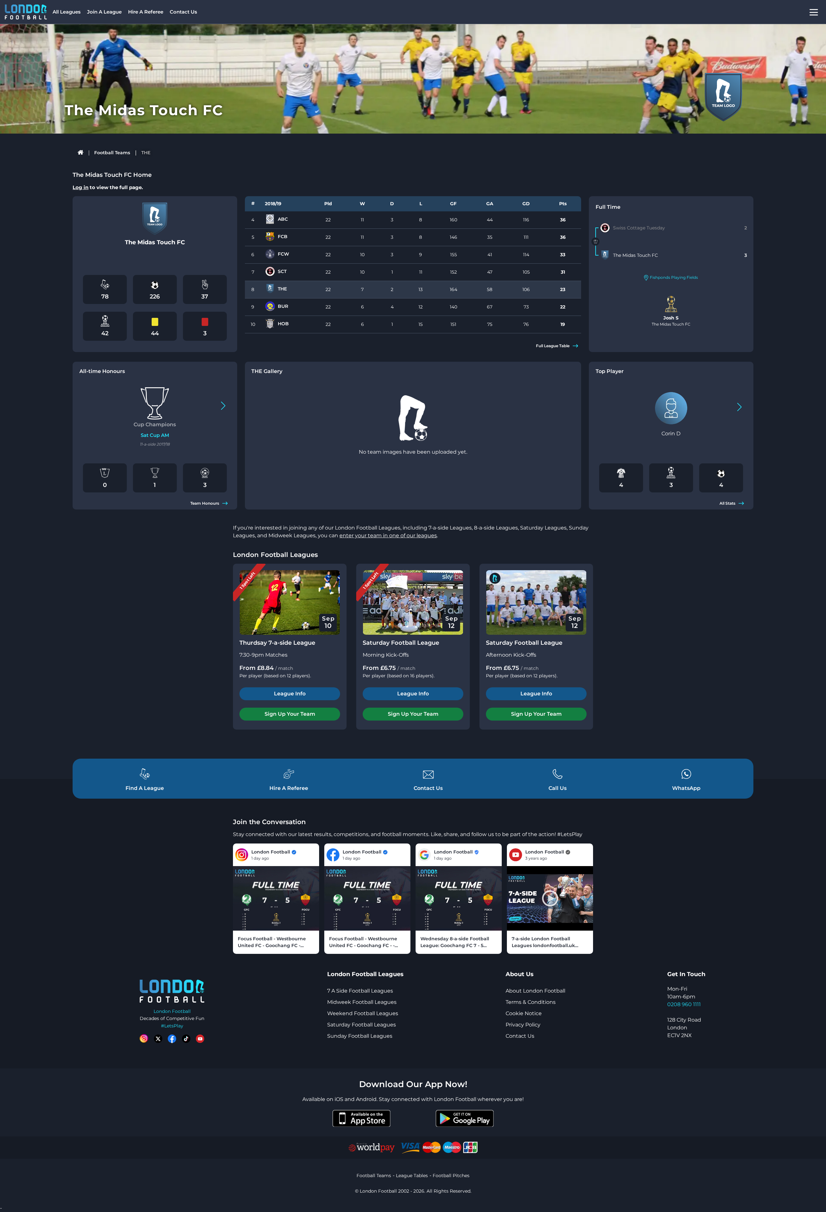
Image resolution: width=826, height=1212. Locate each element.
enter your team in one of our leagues (388, 535)
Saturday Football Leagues (361, 1025)
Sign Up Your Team (290, 714)
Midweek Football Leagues (362, 1002)
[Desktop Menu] (813, 12)
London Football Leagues (275, 555)
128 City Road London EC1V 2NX (684, 1027)
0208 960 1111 (684, 1004)
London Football (172, 1011)
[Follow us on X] (158, 1039)
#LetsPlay (172, 1026)
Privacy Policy (523, 1025)
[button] (223, 406)
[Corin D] (671, 408)
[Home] (80, 152)
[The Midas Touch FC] (605, 255)
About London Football (535, 991)
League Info (290, 694)
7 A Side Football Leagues (360, 991)
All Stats (727, 503)
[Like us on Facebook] (172, 1039)
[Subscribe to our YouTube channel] (200, 1039)
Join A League (104, 12)
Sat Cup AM (155, 435)
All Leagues (67, 12)
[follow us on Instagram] (144, 1039)
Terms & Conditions (531, 1002)
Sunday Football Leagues (359, 1036)
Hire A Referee (145, 12)
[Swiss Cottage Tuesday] (605, 228)
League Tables (412, 1175)
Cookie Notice (524, 1013)
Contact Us (183, 12)
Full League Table (552, 345)
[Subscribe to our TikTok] (186, 1039)
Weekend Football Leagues (362, 1013)
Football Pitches (451, 1175)
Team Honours (204, 503)
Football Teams (112, 153)
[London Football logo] (26, 12)
